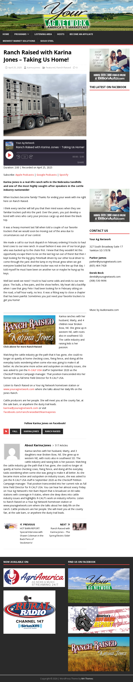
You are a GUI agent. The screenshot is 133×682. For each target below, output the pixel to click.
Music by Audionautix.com (104, 309)
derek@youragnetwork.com (105, 276)
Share (80, 162)
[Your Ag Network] (66, 28)
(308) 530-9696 (98, 280)
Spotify (63, 174)
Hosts (60, 34)
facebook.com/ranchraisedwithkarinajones (29, 412)
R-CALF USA (35, 370)
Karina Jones (33, 67)
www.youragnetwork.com (18, 389)
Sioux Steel (47, 40)
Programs (20, 34)
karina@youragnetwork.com (20, 408)
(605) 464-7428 (98, 265)
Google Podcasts (47, 174)
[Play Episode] (9, 155)
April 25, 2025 (15, 67)
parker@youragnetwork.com (105, 261)
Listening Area (43, 34)
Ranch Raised (63, 67)
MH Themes (87, 678)
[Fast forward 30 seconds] (31, 157)
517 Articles (61, 445)
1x (25, 157)
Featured (50, 67)
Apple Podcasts (24, 174)
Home (6, 34)
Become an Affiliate (81, 34)
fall (14, 431)
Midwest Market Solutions (19, 40)
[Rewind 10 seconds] (18, 157)
